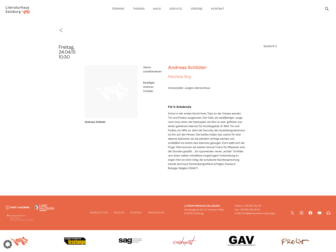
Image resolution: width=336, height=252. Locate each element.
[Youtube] (319, 213)
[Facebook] (310, 213)
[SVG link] (18, 10)
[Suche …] (326, 9)
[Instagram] (301, 213)
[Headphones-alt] (328, 213)
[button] (7, 244)
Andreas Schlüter (187, 67)
